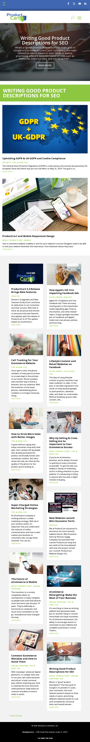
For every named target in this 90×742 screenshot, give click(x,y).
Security (6, 162)
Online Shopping (19, 666)
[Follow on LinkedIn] (85, 3)
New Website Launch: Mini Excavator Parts (62, 519)
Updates (15, 296)
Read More (45, 65)
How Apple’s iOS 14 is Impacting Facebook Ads (64, 291)
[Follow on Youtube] (79, 3)
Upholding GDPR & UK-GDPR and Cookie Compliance (34, 158)
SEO (61, 679)
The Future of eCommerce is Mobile (24, 580)
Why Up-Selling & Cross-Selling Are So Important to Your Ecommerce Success (63, 442)
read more (7, 171)
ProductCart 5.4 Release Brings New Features (25, 290)
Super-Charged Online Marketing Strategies (24, 506)
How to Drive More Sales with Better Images (26, 435)
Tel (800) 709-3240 (45, 738)
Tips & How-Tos (20, 162)
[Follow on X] (74, 3)
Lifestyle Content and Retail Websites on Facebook (62, 364)
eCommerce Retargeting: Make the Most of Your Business (63, 594)
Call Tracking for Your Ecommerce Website (24, 362)
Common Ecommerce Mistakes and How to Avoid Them (24, 658)
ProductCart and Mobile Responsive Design (28, 236)
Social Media (55, 297)
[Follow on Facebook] (68, 3)
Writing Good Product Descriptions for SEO (45, 40)
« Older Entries (15, 715)
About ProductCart (12, 240)
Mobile (27, 240)
